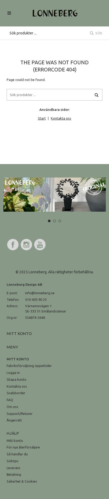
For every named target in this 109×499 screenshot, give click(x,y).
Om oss (12, 407)
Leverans (13, 468)
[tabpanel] (54, 195)
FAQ (10, 400)
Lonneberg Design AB (24, 284)
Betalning (14, 474)
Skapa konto (16, 379)
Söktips (13, 461)
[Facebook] (13, 249)
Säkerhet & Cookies (22, 481)
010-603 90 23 (36, 299)
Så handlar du (17, 454)
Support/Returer (20, 413)
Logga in (13, 372)
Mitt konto (15, 440)
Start (42, 118)
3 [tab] (59, 221)
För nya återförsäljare (23, 447)
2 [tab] (54, 221)
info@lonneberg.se (39, 293)
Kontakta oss (61, 118)
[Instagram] (26, 249)
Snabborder (16, 393)
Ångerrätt (14, 420)
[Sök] (96, 95)
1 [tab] (49, 221)
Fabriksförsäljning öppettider (29, 366)
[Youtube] (40, 249)
